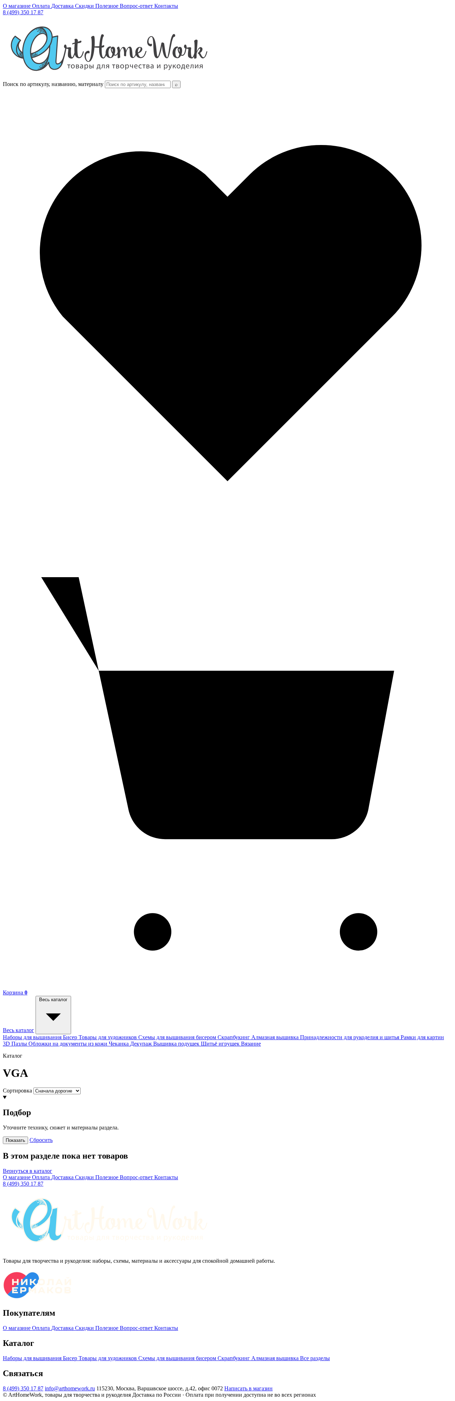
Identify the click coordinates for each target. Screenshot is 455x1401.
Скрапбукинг (234, 1037)
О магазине (17, 6)
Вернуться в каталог (27, 1171)
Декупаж (141, 1044)
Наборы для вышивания (33, 1037)
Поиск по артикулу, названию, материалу (53, 84)
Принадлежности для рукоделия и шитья (350, 1037)
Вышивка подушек (177, 1044)
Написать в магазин (248, 1388)
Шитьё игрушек (221, 1044)
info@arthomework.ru (70, 1388)
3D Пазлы (15, 1044)
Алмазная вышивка (275, 1037)
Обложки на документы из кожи (68, 1044)
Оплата (41, 6)
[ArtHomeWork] (108, 77)
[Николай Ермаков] (37, 1298)
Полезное (107, 6)
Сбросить (41, 1140)
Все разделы (315, 1358)
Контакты (166, 6)
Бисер (71, 1037)
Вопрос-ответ (137, 6)
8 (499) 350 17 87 (23, 12)
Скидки (85, 6)
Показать (15, 1140)
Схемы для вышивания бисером (178, 1037)
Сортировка (17, 1091)
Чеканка (119, 1044)
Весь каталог (18, 1030)
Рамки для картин (422, 1037)
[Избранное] (227, 535)
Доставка (63, 6)
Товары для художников (108, 1037)
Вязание (251, 1044)
